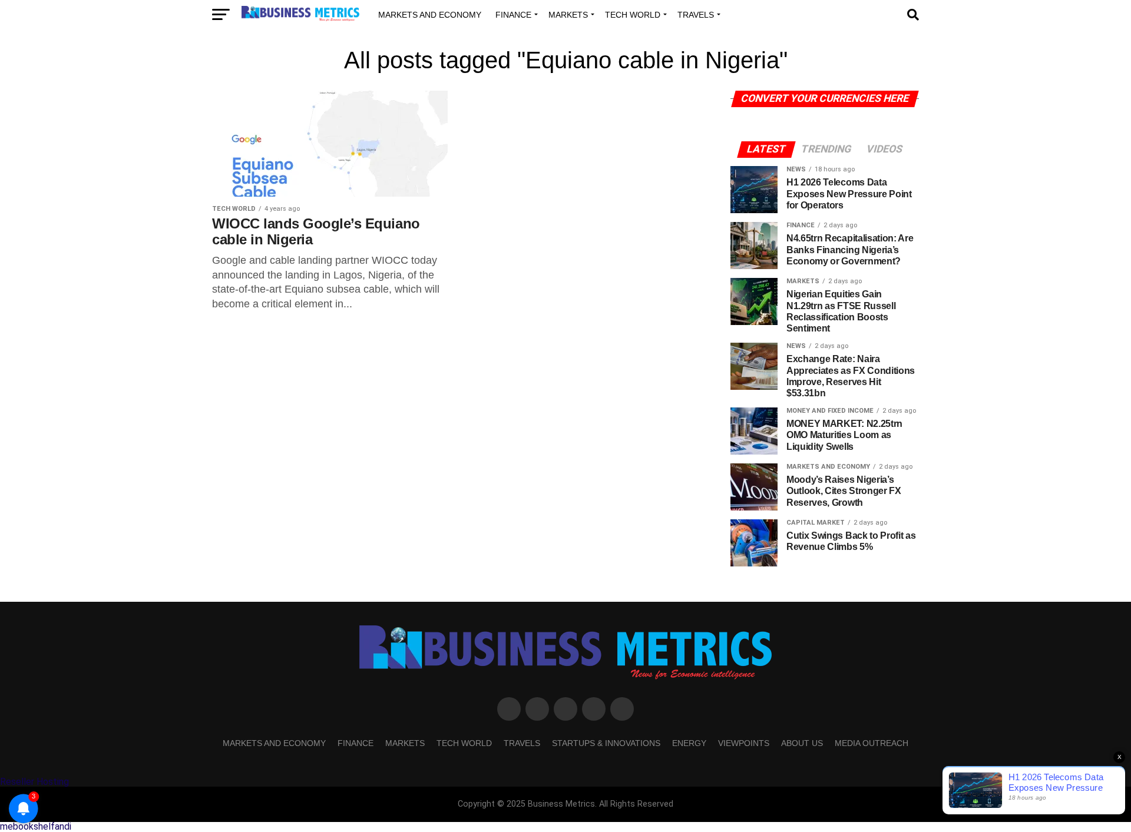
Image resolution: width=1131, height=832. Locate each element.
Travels (695, 14)
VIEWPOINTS (743, 743)
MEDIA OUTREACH (871, 743)
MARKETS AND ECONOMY (429, 14)
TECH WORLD (632, 14)
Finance (513, 14)
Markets (568, 14)
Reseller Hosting (34, 781)
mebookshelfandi (35, 826)
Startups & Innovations (606, 743)
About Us (802, 743)
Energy (689, 743)
